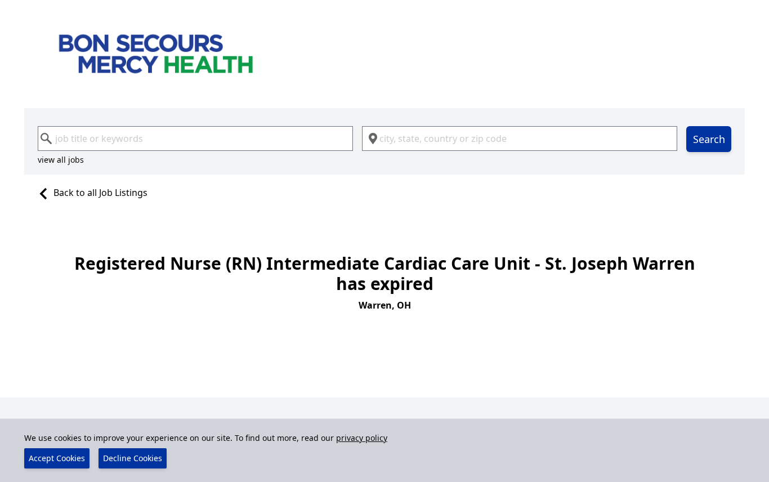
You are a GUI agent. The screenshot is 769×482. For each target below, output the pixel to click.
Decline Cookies (132, 458)
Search (709, 139)
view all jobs (61, 159)
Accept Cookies (57, 458)
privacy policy (361, 437)
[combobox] (195, 138)
